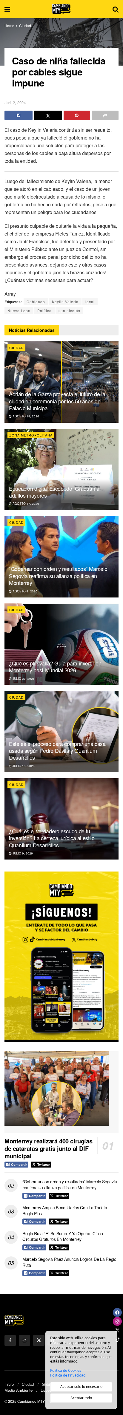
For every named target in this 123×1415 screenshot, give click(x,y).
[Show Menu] (7, 9)
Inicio (9, 1384)
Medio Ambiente (18, 1390)
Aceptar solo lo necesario (81, 1386)
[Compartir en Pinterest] (77, 115)
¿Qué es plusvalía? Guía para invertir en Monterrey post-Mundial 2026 (55, 666)
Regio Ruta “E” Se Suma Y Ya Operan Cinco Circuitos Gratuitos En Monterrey (62, 1236)
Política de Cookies (65, 1370)
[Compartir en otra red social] (105, 115)
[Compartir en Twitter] (48, 115)
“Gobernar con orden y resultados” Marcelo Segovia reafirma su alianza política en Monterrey (58, 575)
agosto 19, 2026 (25, 416)
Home (9, 25)
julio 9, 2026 (22, 853)
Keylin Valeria (65, 301)
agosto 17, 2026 (25, 503)
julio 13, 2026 (23, 766)
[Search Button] (116, 9)
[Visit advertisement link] (61, 956)
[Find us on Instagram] (24, 1340)
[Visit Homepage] (61, 9)
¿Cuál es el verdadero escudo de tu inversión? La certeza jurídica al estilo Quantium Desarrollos (52, 838)
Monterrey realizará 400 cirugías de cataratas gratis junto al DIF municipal (48, 1148)
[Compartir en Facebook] (18, 115)
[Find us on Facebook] (10, 1340)
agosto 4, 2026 (24, 591)
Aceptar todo (81, 1397)
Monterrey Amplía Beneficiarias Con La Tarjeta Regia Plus (64, 1210)
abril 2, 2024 (15, 102)
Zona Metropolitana (31, 435)
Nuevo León (18, 310)
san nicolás (69, 310)
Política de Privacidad (67, 1375)
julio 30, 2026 (23, 678)
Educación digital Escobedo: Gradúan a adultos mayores (54, 491)
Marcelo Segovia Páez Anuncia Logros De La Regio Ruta (69, 1262)
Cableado (36, 301)
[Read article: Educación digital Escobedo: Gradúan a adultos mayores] (61, 469)
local (90, 301)
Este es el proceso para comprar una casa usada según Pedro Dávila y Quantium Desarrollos (57, 750)
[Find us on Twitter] (38, 1340)
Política (44, 310)
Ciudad (25, 25)
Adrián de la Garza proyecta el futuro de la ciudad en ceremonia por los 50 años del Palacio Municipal (57, 401)
